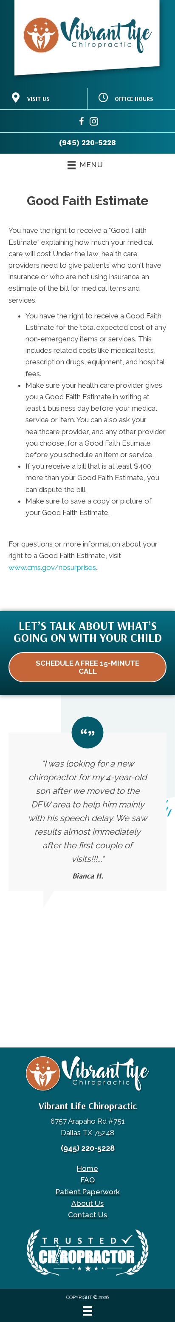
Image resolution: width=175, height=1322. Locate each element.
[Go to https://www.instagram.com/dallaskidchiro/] (94, 123)
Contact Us (87, 1214)
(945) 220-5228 (87, 142)
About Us (87, 1203)
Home (87, 1168)
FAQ (88, 1180)
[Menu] (87, 1311)
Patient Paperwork (88, 1192)
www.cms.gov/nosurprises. (52, 567)
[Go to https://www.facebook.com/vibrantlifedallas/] (81, 123)
